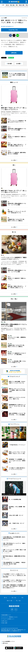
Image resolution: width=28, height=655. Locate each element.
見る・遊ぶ (12, 5)
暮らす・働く (21, 5)
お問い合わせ (4, 620)
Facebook (12, 609)
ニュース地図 (4, 17)
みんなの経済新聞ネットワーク (14, 636)
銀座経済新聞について (6, 615)
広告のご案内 (4, 622)
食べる (7, 5)
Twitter (15, 609)
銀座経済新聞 (13, 2)
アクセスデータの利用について (8, 618)
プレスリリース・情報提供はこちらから (10, 617)
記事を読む (14, 52)
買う (17, 5)
